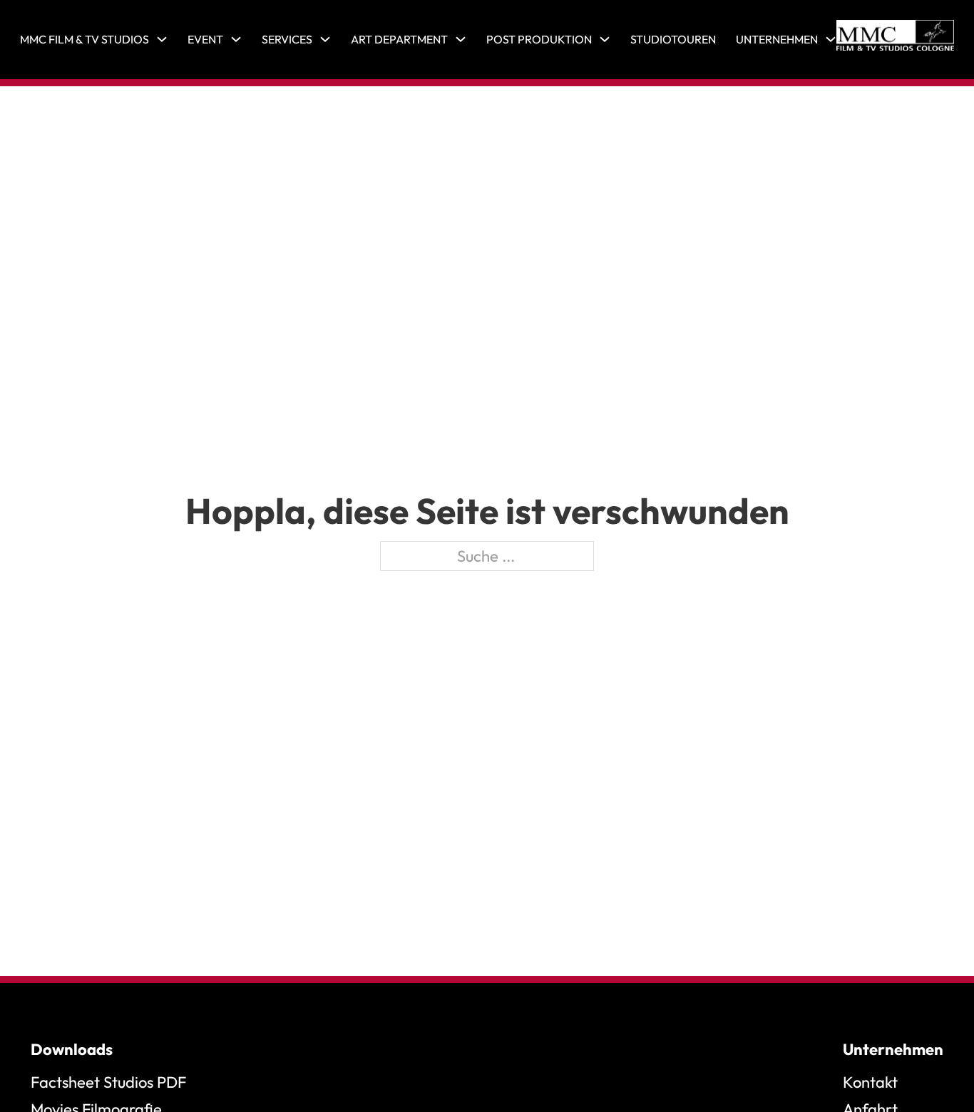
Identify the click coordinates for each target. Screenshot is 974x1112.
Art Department (399, 39)
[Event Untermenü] (236, 39)
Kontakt (870, 1082)
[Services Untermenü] (325, 39)
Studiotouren (673, 39)
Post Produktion (539, 39)
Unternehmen (777, 39)
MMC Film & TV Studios (84, 39)
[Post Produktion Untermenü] (604, 39)
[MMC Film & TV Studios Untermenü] (162, 39)
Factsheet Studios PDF (108, 1082)
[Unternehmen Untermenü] (830, 39)
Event (205, 39)
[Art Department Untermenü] (460, 39)
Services (287, 39)
